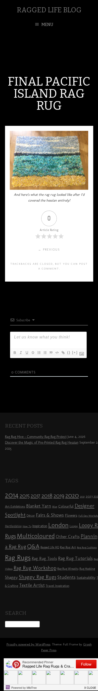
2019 (59, 495)
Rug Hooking (87, 568)
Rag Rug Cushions (87, 547)
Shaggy (11, 577)
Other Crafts (68, 536)
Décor (31, 515)
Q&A (33, 546)
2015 (25, 495)
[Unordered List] (45, 353)
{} (69, 352)
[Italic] (21, 353)
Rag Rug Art (68, 547)
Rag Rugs (18, 557)
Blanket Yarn (38, 506)
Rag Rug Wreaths (67, 568)
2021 (82, 496)
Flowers (71, 515)
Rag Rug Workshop (35, 568)
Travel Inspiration (57, 586)
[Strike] (33, 353)
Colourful (66, 506)
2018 (47, 495)
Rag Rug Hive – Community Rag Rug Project (36, 437)
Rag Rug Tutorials (75, 558)
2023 (89, 496)
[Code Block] (57, 353)
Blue (54, 506)
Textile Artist (32, 585)
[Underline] (27, 353)
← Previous (49, 249)
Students (66, 577)
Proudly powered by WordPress (28, 644)
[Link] (63, 353)
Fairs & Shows (50, 515)
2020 (72, 495)
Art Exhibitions (15, 506)
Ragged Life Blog (49, 10)
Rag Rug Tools (44, 558)
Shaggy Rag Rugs (37, 577)
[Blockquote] (51, 353)
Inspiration (39, 526)
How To (27, 526)
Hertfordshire (13, 526)
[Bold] (15, 353)
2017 (35, 495)
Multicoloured (36, 536)
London (58, 525)
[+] (75, 352)
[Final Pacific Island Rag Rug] (49, 188)
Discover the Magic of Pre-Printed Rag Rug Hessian (41, 442)
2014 (12, 494)
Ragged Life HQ (49, 547)
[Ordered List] (39, 353)
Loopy (74, 526)
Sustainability (86, 577)
